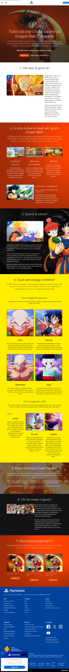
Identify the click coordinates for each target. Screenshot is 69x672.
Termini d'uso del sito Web (41, 664)
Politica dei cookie (53, 664)
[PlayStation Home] (31, 2)
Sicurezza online (50, 605)
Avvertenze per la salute (31, 631)
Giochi (26, 612)
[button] (25, 85)
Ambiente (48, 601)
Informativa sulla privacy (33, 664)
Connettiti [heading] (49, 622)
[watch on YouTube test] (38, 93)
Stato (5, 629)
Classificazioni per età (30, 629)
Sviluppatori (28, 633)
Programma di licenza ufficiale (32, 636)
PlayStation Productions (9, 608)
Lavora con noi (7, 603)
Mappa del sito (48, 664)
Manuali (6, 638)
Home (5, 594)
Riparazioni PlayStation (9, 631)
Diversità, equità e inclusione (53, 608)
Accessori (27, 610)
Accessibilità (49, 603)
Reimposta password (9, 633)
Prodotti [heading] (27, 599)
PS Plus (26, 608)
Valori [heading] (47, 599)
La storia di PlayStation (9, 612)
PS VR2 (26, 605)
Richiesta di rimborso (9, 636)
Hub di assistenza (8, 624)
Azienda (6, 610)
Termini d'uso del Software (61, 664)
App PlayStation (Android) (52, 640)
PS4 (26, 603)
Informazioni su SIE (8, 601)
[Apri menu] (2, 2)
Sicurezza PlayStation (9, 627)
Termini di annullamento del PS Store (34, 627)
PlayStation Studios (8, 605)
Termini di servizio (29, 624)
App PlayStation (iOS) (51, 637)
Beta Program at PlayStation (52, 642)
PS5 (26, 601)
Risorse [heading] (27, 622)
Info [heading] (5, 599)
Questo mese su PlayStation (15, 594)
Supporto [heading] (7, 622)
